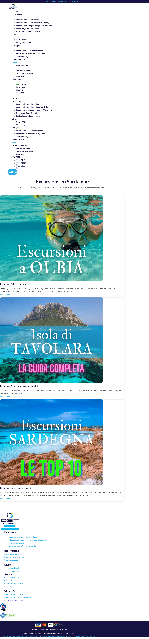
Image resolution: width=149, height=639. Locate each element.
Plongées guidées (23, 42)
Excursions (17, 14)
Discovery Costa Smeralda (27, 28)
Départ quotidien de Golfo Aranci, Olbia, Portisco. (62, 1)
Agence (8, 574)
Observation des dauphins (27, 20)
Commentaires (19, 59)
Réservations (11, 550)
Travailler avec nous (24, 73)
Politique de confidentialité (15, 594)
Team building (22, 56)
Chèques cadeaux (11, 560)
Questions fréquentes (13, 583)
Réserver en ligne (11, 554)
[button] (39, 532)
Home (15, 11)
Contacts (20, 76)
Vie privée (9, 591)
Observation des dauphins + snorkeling (32, 22)
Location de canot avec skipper (29, 50)
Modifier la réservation (14, 557)
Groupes (16, 45)
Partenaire (8, 586)
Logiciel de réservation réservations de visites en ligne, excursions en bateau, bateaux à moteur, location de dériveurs (49, 636)
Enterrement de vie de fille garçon (30, 53)
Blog (15, 62)
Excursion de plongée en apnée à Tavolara (34, 25)
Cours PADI (21, 39)
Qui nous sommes (20, 65)
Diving (16, 34)
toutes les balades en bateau (28, 31)
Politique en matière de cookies (17, 597)
